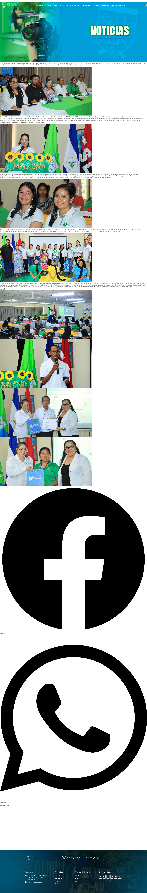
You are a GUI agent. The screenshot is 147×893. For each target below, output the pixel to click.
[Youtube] (115, 877)
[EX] (108, 877)
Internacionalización (118, 5)
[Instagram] (104, 877)
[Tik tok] (111, 877)
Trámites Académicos (101, 5)
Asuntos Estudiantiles (73, 5)
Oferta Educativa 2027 (55, 5)
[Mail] (119, 877)
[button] (145, 5)
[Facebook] (100, 877)
